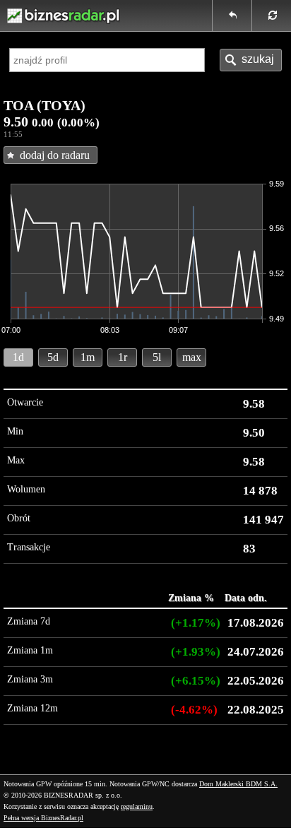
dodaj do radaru (55, 155)
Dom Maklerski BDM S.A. (238, 784)
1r (122, 357)
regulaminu (137, 806)
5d (53, 357)
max (191, 357)
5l (157, 357)
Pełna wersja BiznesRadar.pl (43, 818)
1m (88, 357)
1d (18, 357)
